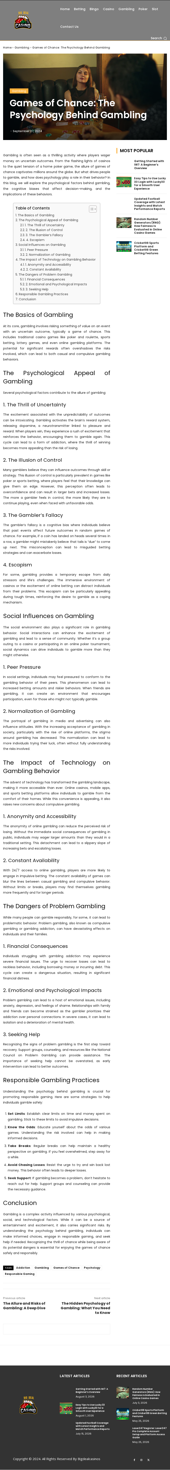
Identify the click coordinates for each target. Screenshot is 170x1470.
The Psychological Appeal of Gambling (48, 220)
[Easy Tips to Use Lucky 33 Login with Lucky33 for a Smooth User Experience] (123, 182)
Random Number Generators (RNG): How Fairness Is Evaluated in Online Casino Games (148, 226)
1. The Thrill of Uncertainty (44, 225)
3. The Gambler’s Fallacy (44, 235)
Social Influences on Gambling (42, 245)
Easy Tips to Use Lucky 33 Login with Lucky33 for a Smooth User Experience (150, 183)
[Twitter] (148, 1459)
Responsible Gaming (20, 1274)
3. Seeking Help (37, 289)
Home (7, 47)
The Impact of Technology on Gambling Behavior (57, 259)
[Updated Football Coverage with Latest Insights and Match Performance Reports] (123, 202)
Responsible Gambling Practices (43, 294)
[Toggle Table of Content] (91, 209)
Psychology (92, 1268)
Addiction (23, 1268)
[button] (159, 38)
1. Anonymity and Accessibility (48, 264)
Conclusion (27, 299)
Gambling (22, 47)
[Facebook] (134, 1459)
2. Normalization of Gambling (48, 254)
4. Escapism (35, 240)
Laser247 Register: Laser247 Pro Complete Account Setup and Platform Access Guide (149, 1433)
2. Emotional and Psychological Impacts (56, 284)
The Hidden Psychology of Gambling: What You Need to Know (85, 1308)
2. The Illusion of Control (44, 230)
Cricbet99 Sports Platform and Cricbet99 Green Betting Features (146, 248)
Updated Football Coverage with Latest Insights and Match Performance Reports (149, 204)
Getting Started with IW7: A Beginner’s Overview (149, 164)
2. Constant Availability (43, 269)
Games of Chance (66, 1268)
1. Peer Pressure (36, 250)
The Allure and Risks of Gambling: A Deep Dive (24, 1306)
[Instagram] (141, 1459)
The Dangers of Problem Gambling (45, 274)
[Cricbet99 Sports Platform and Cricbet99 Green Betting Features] (123, 246)
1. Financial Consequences (45, 279)
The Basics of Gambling (36, 215)
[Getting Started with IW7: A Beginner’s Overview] (123, 164)
